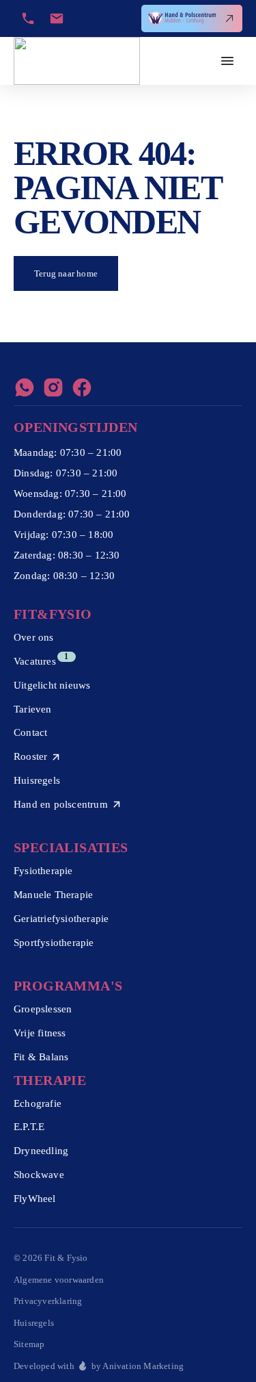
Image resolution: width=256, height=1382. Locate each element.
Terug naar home (66, 273)
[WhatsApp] (24, 387)
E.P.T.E (29, 1126)
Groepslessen (43, 1008)
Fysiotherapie (43, 870)
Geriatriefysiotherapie (61, 918)
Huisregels (37, 780)
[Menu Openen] (227, 61)
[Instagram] (53, 387)
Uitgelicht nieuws (52, 685)
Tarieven (33, 709)
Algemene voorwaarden (59, 1280)
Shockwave (39, 1174)
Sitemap (29, 1344)
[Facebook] (82, 387)
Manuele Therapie (53, 894)
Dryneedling (41, 1150)
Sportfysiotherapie (54, 942)
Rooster (30, 756)
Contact (30, 732)
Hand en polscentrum (61, 804)
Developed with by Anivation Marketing (99, 1366)
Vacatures (35, 661)
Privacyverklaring (48, 1301)
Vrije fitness (40, 1032)
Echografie (37, 1103)
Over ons (34, 637)
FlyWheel (35, 1198)
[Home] (77, 61)
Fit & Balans (41, 1056)
